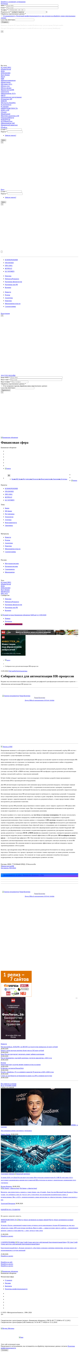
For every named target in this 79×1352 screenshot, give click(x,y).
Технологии (36, 479)
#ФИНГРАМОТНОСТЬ (9, 108)
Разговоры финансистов (13, 282)
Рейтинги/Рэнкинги (12, 279)
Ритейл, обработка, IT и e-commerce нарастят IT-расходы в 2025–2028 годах (27, 1072)
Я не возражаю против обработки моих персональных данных (25, 386)
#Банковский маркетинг (9, 125)
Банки (14, 479)
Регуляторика (27, 479)
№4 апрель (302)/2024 (8, 868)
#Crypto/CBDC (6, 67)
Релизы (7, 295)
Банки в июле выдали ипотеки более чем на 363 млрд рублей (22, 1050)
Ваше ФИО (5, 377)
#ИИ (2, 78)
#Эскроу (4, 112)
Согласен (5, 1350)
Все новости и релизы (8, 1084)
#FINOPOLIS (5, 119)
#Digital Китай (6, 69)
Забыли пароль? (10, 135)
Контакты (8, 1286)
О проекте (8, 1280)
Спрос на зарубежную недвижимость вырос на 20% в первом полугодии (26, 1076)
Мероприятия (10, 572)
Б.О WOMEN (9, 271)
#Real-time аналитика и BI (10, 116)
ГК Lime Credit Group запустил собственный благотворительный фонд (39, 1243)
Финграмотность (47, 479)
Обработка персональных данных (13, 14)
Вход (2, 189)
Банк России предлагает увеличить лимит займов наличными (22, 1054)
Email (3, 8)
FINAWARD (9, 263)
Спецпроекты (10, 569)
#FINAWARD (5, 73)
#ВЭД (3, 77)
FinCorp (11, 671)
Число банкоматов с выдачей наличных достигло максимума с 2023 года (26, 1058)
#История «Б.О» (6, 84)
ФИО (3, 5)
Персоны (8, 276)
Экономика (57, 479)
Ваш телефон (6, 382)
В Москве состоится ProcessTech (12, 1068)
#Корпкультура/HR (7, 90)
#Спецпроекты (6, 104)
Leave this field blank (8, 20)
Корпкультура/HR (8, 866)
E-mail (3, 129)
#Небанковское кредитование (11, 97)
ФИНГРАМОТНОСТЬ (9, 1220)
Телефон (4, 10)
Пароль (4, 132)
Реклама (8, 1283)
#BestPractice (5, 591)
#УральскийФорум (7, 117)
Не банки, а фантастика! (28, 1188)
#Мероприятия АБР (8, 123)
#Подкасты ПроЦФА (8, 103)
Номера (7, 618)
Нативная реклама (11, 566)
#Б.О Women (5, 75)
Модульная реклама (12, 563)
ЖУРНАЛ (8, 268)
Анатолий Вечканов (8, 1203)
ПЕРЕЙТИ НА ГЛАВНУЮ (10, 1209)
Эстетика (64, 479)
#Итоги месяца (6, 88)
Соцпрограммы (10, 306)
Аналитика (9, 298)
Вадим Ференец (6, 1186)
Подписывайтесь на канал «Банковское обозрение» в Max (23, 875)
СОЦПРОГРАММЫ (8, 1242)
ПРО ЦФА (8, 265)
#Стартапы (5, 106)
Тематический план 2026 (13, 624)
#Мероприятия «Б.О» (8, 93)
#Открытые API (6, 99)
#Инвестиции (5, 82)
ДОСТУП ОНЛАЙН (8, 375)
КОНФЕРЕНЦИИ (11, 260)
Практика (8, 301)
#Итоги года (5, 86)
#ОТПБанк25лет (6, 121)
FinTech (16, 671)
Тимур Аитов (5, 1134)
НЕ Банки (19, 479)
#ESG (3, 71)
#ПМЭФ (4, 101)
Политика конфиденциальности (16, 1289)
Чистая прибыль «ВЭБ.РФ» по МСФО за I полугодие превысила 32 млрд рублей (29, 1047)
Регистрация (5, 313)
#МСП (3, 95)
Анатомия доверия (7, 1174)
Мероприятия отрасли (12, 303)
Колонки (8, 287)
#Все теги (4, 593)
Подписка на (6, 12)
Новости (8, 292)
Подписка (4, 3)
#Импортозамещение (8, 80)
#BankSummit (5, 114)
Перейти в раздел (7, 1236)
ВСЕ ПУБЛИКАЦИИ (8, 1085)
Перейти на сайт (6, 1262)
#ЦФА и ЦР (5, 110)
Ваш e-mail (5, 379)
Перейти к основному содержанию (13, 2)
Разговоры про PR (11, 284)
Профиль (4, 127)
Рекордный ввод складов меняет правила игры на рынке (21, 1064)
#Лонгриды (5, 91)
